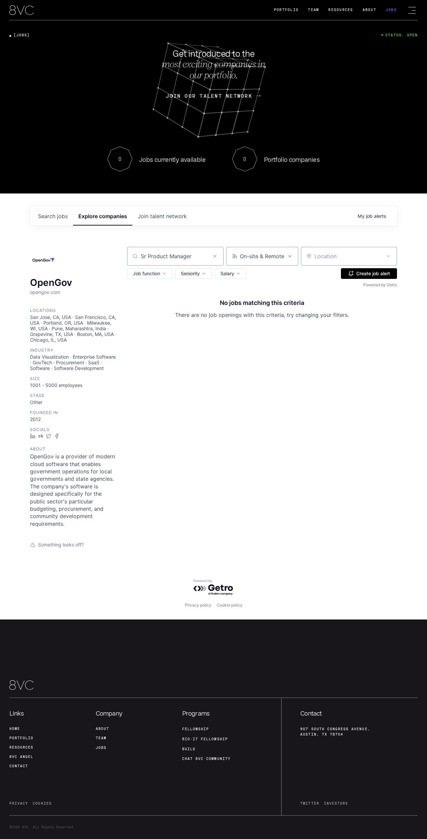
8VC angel (21, 757)
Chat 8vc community (206, 759)
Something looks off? (61, 544)
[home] (21, 10)
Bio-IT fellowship (205, 739)
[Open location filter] (388, 256)
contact (18, 766)
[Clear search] (214, 256)
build (188, 749)
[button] (149, 273)
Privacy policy (198, 604)
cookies (42, 803)
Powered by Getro (380, 284)
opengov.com (45, 292)
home (14, 729)
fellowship (195, 729)
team (101, 738)
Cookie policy (230, 604)
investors (336, 803)
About (369, 10)
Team (313, 10)
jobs (53, 216)
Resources (340, 10)
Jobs (391, 10)
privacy (18, 803)
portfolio (21, 738)
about (102, 729)
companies (102, 216)
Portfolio (286, 10)
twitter (309, 803)
